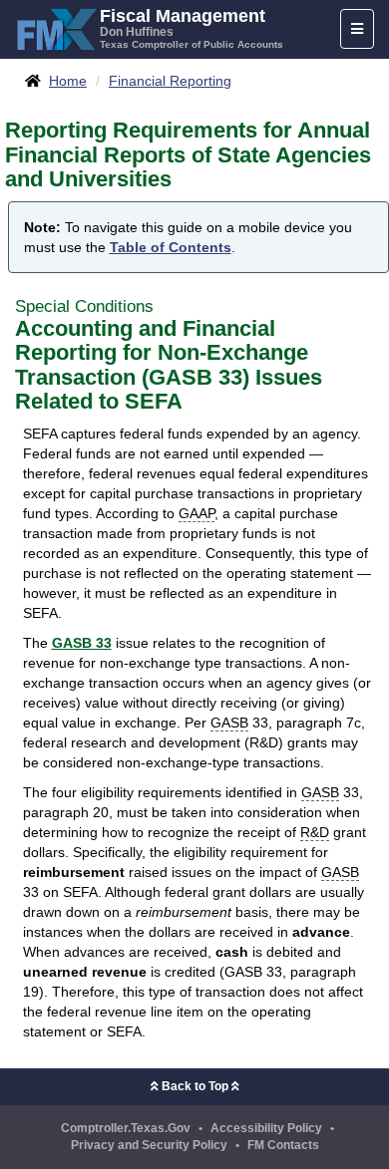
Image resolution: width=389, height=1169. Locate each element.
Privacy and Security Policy (149, 1145)
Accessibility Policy (266, 1128)
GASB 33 (82, 643)
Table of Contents (170, 247)
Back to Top (195, 1086)
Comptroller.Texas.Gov (126, 1128)
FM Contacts (283, 1145)
